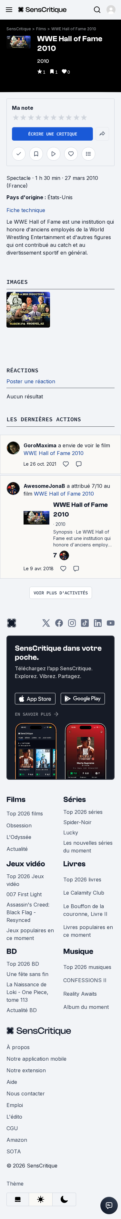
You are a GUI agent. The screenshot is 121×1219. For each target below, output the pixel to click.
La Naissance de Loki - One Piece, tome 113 (27, 992)
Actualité (17, 849)
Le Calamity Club (83, 892)
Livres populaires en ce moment (88, 931)
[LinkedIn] (98, 625)
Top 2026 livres (82, 879)
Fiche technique (25, 210)
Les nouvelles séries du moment (88, 847)
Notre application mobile (36, 1059)
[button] (111, 9)
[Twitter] (46, 625)
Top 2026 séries (83, 812)
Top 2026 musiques (87, 967)
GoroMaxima (40, 445)
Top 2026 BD (22, 964)
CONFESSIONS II (84, 980)
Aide (11, 1082)
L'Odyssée (18, 837)
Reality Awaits (80, 994)
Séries (74, 799)
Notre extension (26, 1070)
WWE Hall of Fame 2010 (73, 28)
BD (11, 951)
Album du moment (86, 1007)
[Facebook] (59, 625)
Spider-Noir (77, 822)
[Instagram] (72, 625)
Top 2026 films (24, 813)
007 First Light (24, 894)
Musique (78, 951)
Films (41, 28)
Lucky (70, 832)
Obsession (19, 825)
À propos (18, 1047)
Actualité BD (21, 1010)
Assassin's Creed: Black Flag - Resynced (27, 912)
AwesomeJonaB (44, 486)
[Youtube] (111, 625)
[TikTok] (85, 625)
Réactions (22, 370)
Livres (74, 864)
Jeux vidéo (25, 864)
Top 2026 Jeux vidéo (25, 880)
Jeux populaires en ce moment (30, 934)
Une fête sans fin (27, 974)
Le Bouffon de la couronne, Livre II (85, 910)
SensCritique (18, 28)
